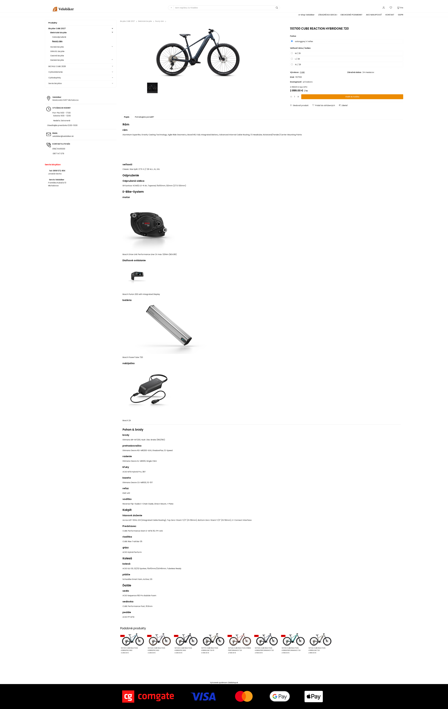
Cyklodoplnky (54, 77)
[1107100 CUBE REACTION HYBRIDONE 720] (198, 53)
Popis (126, 117)
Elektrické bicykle (58, 32)
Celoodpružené (59, 37)
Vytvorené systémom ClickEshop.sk (224, 682)
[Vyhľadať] (171, 7)
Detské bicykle (57, 60)
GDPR (400, 14)
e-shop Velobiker (307, 14)
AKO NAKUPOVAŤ (374, 14)
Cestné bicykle (57, 55)
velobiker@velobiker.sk (63, 136)
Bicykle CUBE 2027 (57, 28)
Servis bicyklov (55, 83)
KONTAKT (389, 14)
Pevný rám (57, 41)
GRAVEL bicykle (57, 51)
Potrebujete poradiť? (144, 117)
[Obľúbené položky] (391, 7)
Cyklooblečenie (55, 72)
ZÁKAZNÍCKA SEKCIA (327, 14)
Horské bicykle (57, 47)
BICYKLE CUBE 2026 (57, 66)
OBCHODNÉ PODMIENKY (351, 14)
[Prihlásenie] (383, 7)
